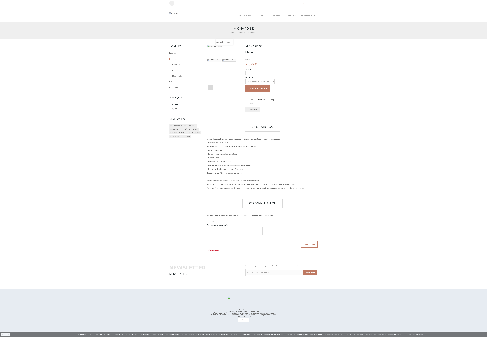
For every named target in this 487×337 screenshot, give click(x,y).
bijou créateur (176, 126)
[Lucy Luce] (192, 14)
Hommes (172, 59)
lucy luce (186, 136)
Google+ (272, 100)
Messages (249, 77)
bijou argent (175, 129)
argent (190, 133)
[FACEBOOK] (171, 326)
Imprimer (253, 109)
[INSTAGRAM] (181, 326)
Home (232, 33)
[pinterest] (313, 3)
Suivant (210, 87)
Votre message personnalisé (217, 225)
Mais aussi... (177, 76)
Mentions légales (241, 311)
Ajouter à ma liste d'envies (274, 88)
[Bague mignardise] (214, 60)
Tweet (250, 100)
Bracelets (176, 65)
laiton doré (193, 129)
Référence (249, 52)
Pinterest (251, 103)
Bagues (175, 70)
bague (197, 133)
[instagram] (317, 3)
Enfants (172, 82)
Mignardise (177, 104)
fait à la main (175, 136)
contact (243, 320)
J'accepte (6, 334)
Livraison (254, 311)
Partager (261, 100)
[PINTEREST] (176, 326)
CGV (230, 311)
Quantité (248, 69)
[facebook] (310, 3)
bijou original (189, 126)
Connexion (173, 3)
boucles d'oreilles (177, 133)
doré (185, 129)
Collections (174, 88)
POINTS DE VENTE (243, 317)
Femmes (172, 53)
